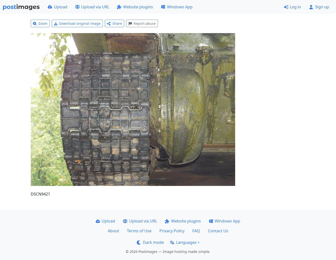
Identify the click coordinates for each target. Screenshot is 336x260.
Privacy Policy (171, 231)
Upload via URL (95, 7)
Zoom (42, 23)
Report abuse (145, 23)
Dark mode (153, 242)
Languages (186, 242)
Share (117, 23)
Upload (60, 7)
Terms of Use (139, 231)
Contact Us (218, 231)
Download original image (80, 23)
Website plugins (138, 7)
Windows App (180, 7)
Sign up (322, 7)
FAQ (196, 231)
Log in (295, 7)
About (113, 231)
